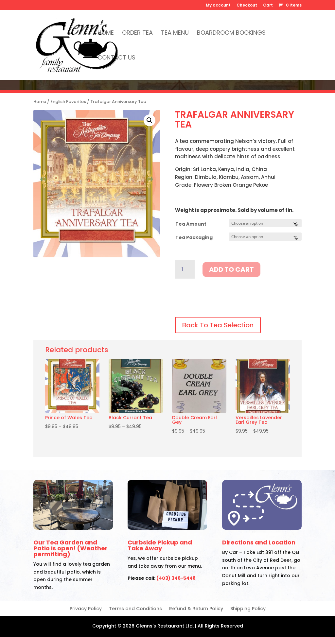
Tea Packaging (194, 237)
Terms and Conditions (135, 609)
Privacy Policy (86, 609)
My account (218, 5)
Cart (268, 5)
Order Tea (137, 33)
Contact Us (116, 58)
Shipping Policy (248, 609)
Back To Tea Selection (218, 325)
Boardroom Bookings (231, 33)
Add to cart (231, 269)
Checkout (247, 5)
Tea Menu (175, 33)
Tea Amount (190, 224)
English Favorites (68, 101)
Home (105, 33)
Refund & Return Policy (196, 609)
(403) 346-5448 (176, 578)
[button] (149, 120)
